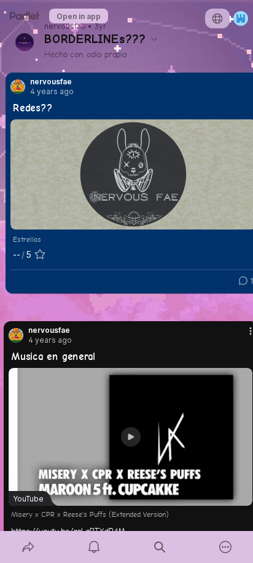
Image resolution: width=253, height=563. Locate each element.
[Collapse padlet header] (154, 38)
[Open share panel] (27, 547)
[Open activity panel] (93, 547)
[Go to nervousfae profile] (17, 86)
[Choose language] (217, 18)
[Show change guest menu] (240, 18)
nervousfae (65, 26)
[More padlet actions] (225, 547)
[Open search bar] (159, 547)
